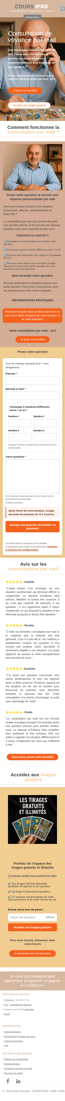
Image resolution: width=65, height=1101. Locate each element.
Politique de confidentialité (16, 1059)
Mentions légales (12, 1064)
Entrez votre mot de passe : (26, 909)
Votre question (16, 456)
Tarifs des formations (13, 1041)
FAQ (6, 1046)
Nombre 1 (13, 416)
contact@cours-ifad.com (21, 1005)
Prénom (11, 373)
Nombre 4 (39, 430)
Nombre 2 (39, 416)
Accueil (4, 20)
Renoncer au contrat (13, 1073)
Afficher (50, 917)
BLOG (7, 1014)
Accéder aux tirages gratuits (32, 927)
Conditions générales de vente (18, 1068)
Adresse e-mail (16, 388)
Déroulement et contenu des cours (20, 1036)
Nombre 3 (13, 430)
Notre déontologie (12, 1032)
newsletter (29, 1009)
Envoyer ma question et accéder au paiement (32, 526)
